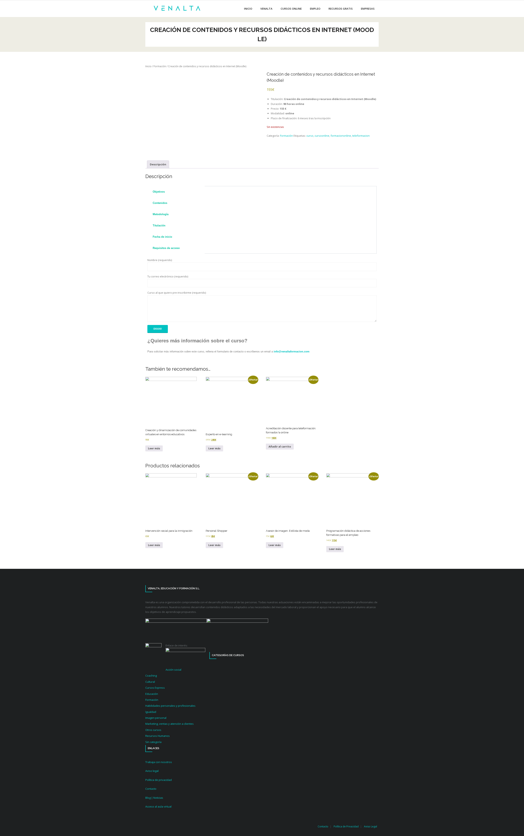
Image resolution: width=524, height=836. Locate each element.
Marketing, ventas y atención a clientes (169, 724)
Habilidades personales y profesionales (170, 706)
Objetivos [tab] (159, 191)
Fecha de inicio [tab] (162, 236)
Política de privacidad (158, 780)
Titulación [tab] (159, 225)
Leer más (154, 448)
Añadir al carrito (280, 446)
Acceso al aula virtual (158, 806)
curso (309, 135)
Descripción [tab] (158, 164)
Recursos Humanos (157, 736)
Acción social (173, 669)
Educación (151, 694)
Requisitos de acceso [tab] (166, 248)
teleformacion (361, 135)
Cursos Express (155, 687)
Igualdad (150, 712)
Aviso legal (152, 771)
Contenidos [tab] (160, 202)
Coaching (151, 675)
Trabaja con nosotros (158, 762)
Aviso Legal (370, 826)
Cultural (150, 682)
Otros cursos (153, 730)
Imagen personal (155, 718)
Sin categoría (153, 742)
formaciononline (341, 135)
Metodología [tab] (160, 214)
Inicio (148, 66)
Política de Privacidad (346, 826)
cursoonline (322, 135)
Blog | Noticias (154, 798)
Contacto (150, 789)
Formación (160, 66)
